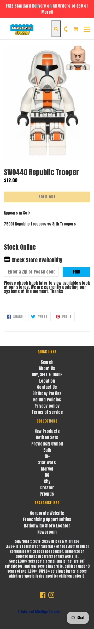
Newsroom (47, 532)
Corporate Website (47, 513)
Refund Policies (47, 399)
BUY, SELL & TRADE (47, 374)
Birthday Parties (47, 393)
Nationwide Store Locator (47, 526)
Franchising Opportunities (47, 519)
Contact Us (47, 387)
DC (47, 475)
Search (47, 362)
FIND (76, 272)
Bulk (47, 450)
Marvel (47, 469)
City (47, 481)
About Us (47, 368)
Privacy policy (47, 406)
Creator (47, 487)
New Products (47, 431)
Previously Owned (47, 444)
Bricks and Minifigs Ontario (38, 611)
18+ (47, 456)
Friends (47, 494)
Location (47, 381)
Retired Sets (47, 437)
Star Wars (47, 462)
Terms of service (47, 412)
